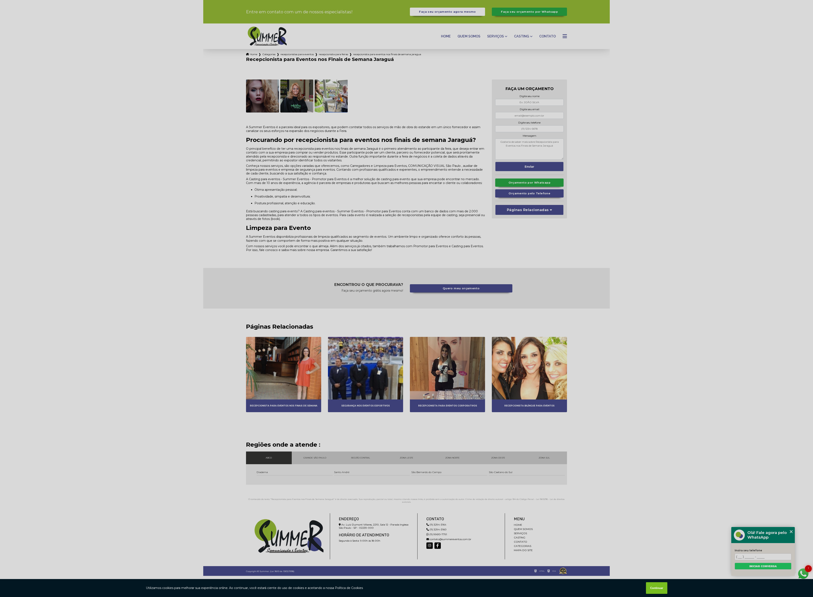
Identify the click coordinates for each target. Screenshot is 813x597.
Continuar (656, 588)
